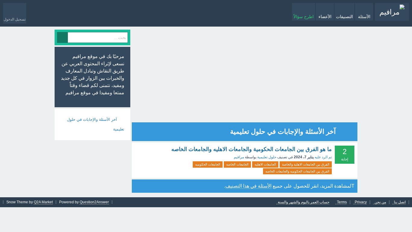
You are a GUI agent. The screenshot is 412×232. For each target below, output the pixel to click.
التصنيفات (344, 16)
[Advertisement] (266, 75)
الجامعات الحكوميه (207, 164)
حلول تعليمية (266, 157)
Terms (342, 202)
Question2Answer (94, 202)
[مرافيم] (392, 12)
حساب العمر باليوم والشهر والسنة (303, 202)
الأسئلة (364, 16)
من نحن (380, 202)
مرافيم (239, 157)
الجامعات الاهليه (265, 164)
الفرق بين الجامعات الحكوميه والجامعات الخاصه (297, 171)
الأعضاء (325, 16)
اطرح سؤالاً (303, 16)
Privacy (361, 202)
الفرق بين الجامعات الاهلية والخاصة (305, 164)
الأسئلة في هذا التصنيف (248, 185)
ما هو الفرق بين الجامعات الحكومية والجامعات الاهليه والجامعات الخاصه (251, 149)
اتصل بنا (400, 202)
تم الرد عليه (323, 157)
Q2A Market (43, 202)
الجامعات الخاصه (237, 164)
